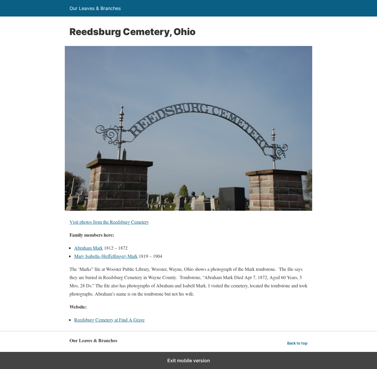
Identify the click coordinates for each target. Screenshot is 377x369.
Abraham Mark (88, 248)
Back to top (297, 343)
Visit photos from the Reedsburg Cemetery (109, 222)
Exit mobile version (188, 360)
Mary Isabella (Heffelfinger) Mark (106, 256)
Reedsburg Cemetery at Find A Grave (109, 320)
